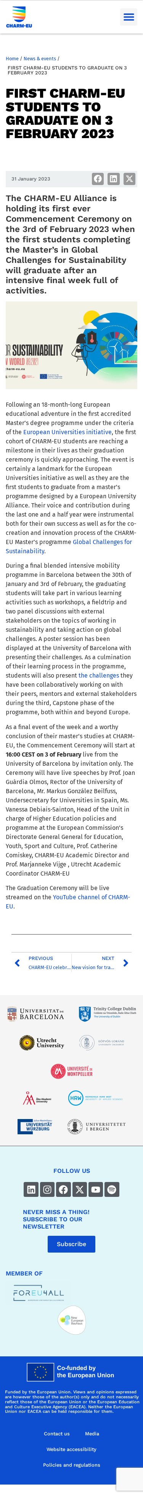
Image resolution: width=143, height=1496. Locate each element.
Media (92, 1433)
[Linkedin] (31, 1189)
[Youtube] (95, 1189)
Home (12, 58)
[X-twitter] (79, 1189)
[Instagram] (47, 1189)
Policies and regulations (71, 1465)
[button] (128, 17)
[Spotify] (111, 1189)
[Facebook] (63, 1189)
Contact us (57, 1433)
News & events (40, 58)
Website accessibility (71, 1449)
